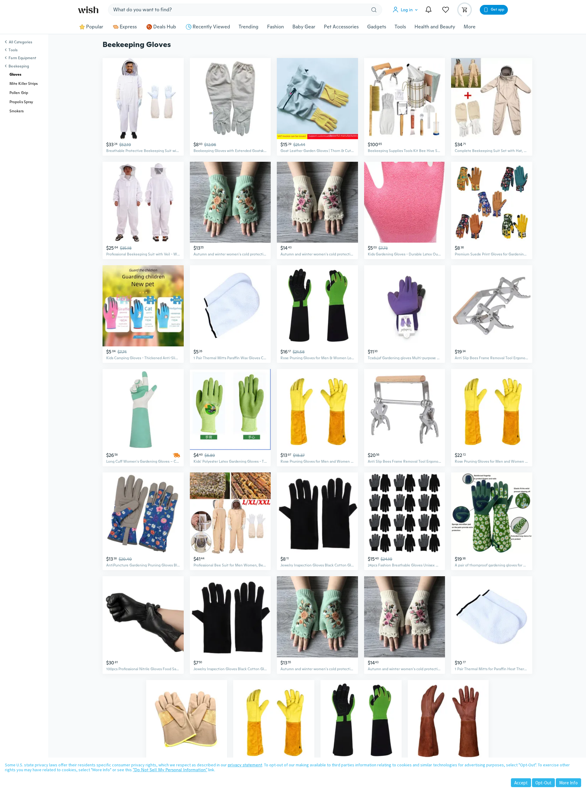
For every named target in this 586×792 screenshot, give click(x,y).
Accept (521, 783)
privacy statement (245, 765)
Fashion (275, 27)
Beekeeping (19, 66)
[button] (406, 10)
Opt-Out (543, 783)
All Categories (20, 42)
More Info (568, 783)
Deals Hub (164, 27)
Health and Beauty (434, 27)
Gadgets (376, 27)
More (470, 27)
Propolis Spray (21, 101)
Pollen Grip (18, 92)
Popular (94, 27)
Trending (249, 27)
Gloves (15, 74)
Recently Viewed (211, 27)
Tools (400, 27)
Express (128, 27)
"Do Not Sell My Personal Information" (170, 769)
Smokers (16, 111)
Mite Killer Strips (23, 83)
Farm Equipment (22, 58)
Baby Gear (303, 27)
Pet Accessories (341, 27)
